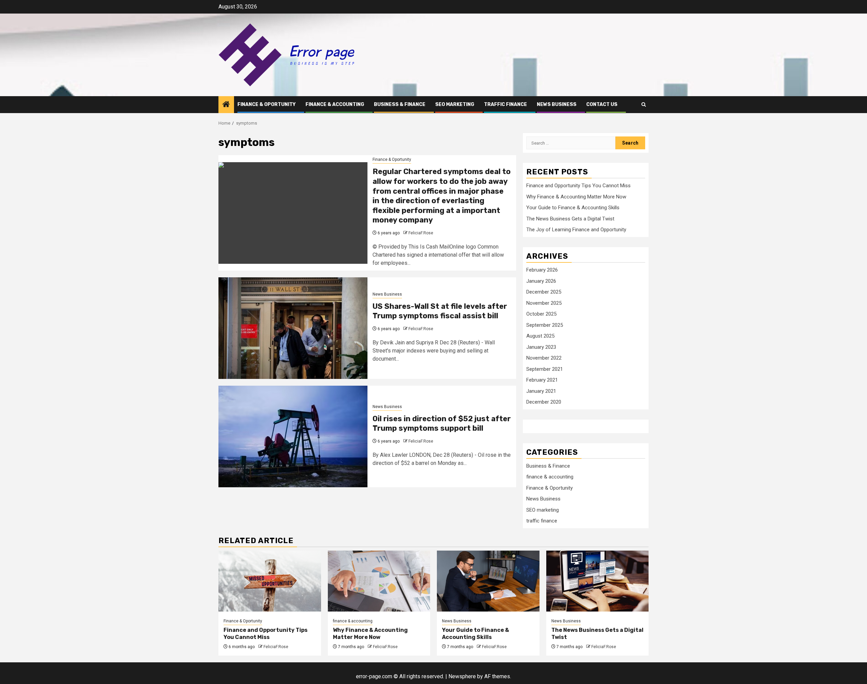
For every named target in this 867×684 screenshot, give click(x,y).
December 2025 (543, 292)
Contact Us (601, 104)
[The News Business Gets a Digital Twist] (597, 581)
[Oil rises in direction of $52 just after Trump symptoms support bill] (292, 436)
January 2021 (541, 391)
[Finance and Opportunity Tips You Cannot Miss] (269, 581)
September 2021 (544, 369)
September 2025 (544, 325)
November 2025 (544, 303)
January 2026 (541, 281)
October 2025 (541, 314)
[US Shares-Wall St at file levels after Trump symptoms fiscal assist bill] (292, 328)
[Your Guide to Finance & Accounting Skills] (488, 581)
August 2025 (540, 336)
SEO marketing (454, 104)
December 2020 (543, 402)
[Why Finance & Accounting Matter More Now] (379, 581)
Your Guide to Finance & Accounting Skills (572, 208)
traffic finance (505, 104)
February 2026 (542, 270)
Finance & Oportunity (266, 104)
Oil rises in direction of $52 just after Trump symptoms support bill (442, 423)
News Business (556, 104)
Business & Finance (399, 104)
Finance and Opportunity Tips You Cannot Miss (578, 186)
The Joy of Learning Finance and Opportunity (576, 230)
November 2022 (544, 358)
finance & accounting (334, 104)
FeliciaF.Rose (420, 233)
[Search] (643, 104)
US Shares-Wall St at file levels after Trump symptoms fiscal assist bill (440, 311)
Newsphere (462, 676)
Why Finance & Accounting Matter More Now (576, 197)
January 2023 (541, 347)
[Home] (226, 105)
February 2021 (542, 380)
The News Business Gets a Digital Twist (570, 219)
